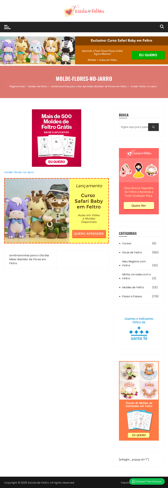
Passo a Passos (132, 296)
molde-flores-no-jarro (19, 172)
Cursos (126, 243)
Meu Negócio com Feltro (134, 263)
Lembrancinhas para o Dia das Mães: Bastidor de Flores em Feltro (29, 259)
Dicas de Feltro (132, 252)
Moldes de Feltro (133, 287)
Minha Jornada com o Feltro (136, 276)
